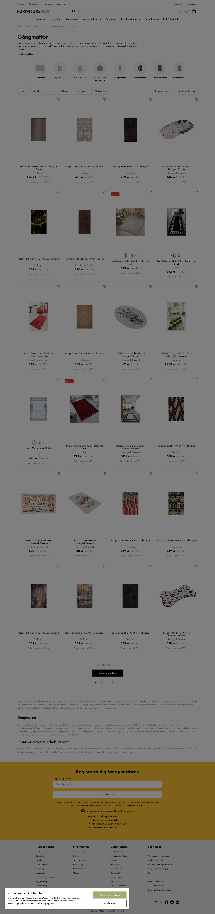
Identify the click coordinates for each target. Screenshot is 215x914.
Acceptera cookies (109, 895)
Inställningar (109, 903)
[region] (67, 898)
